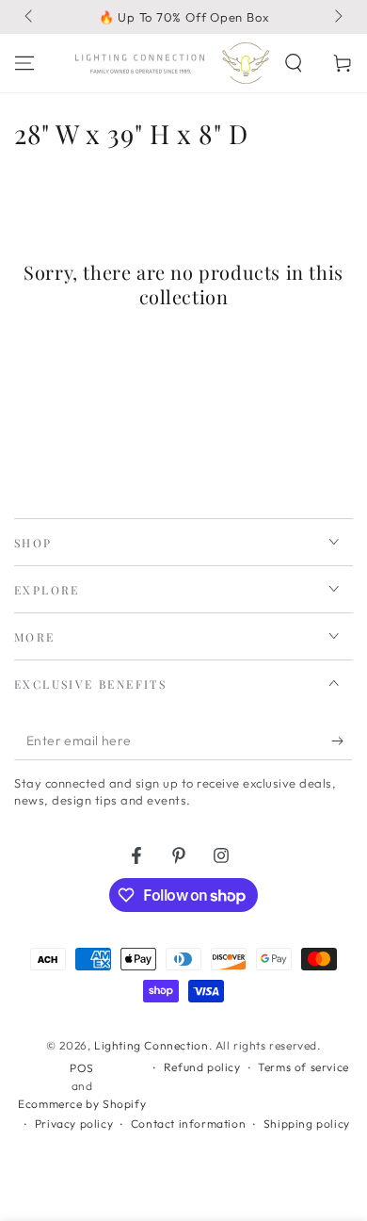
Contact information (188, 1123)
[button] (293, 63)
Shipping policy (306, 1123)
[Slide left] (30, 17)
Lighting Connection (151, 1045)
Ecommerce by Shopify (82, 1104)
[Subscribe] (342, 741)
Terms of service (303, 1067)
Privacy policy (74, 1123)
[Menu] (24, 63)
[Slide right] (337, 17)
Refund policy (202, 1067)
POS (82, 1068)
